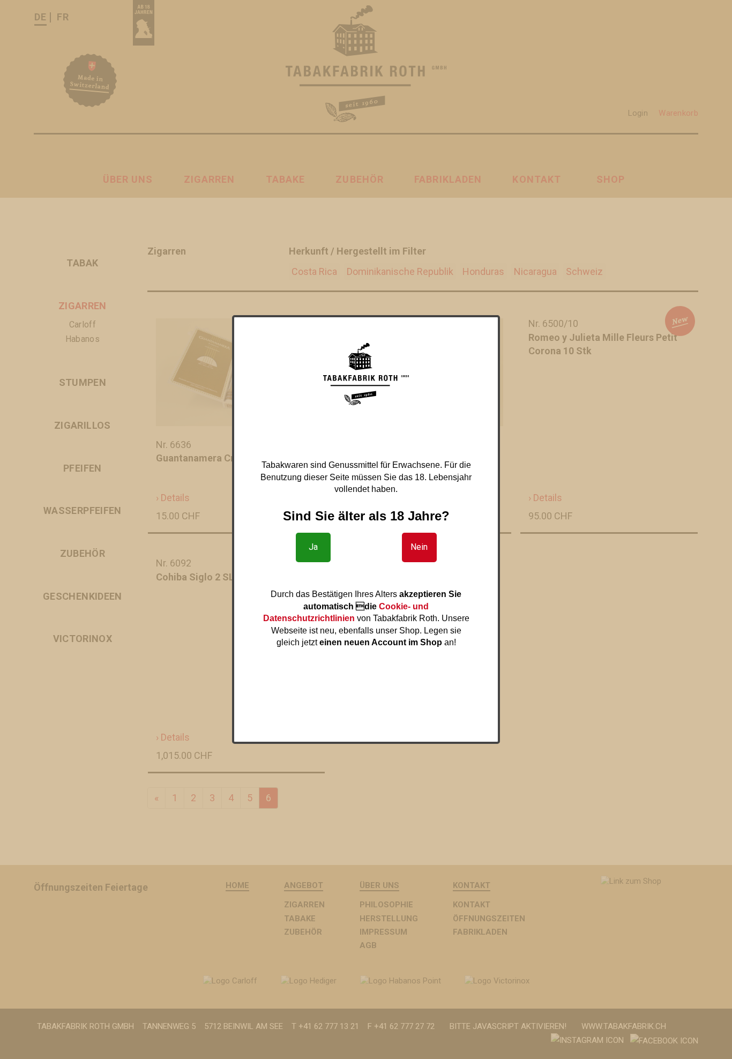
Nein (419, 547)
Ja (313, 547)
